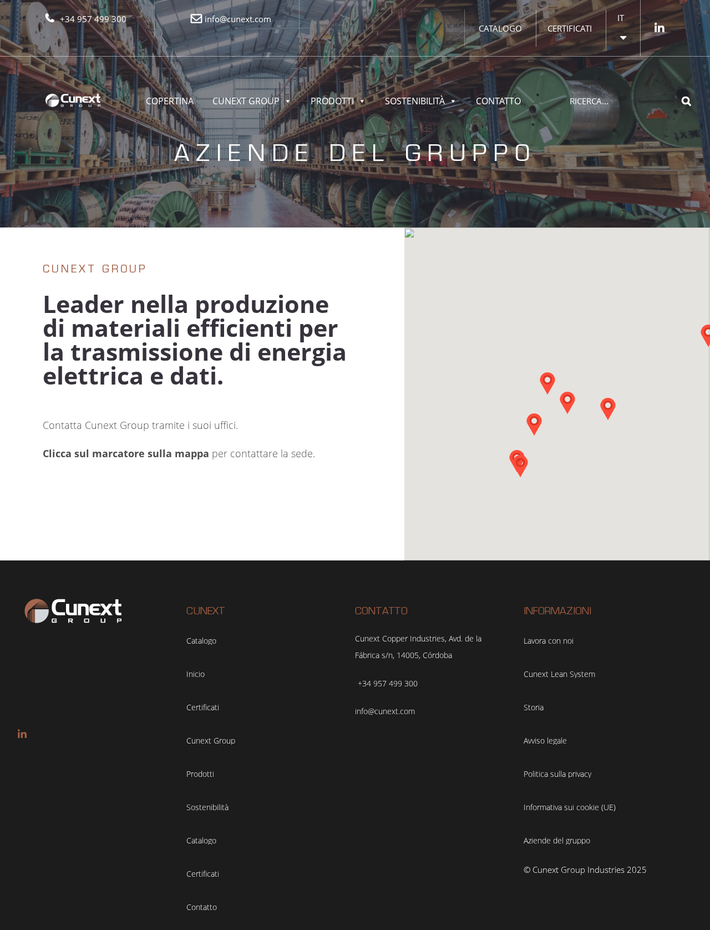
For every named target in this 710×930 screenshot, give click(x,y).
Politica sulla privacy (557, 774)
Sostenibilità (415, 101)
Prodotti (332, 101)
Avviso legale (545, 741)
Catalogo (500, 28)
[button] (547, 383)
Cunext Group (246, 101)
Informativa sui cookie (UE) (570, 807)
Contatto (498, 101)
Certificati (569, 28)
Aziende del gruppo (557, 841)
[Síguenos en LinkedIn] (660, 28)
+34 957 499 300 (93, 18)
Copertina (170, 101)
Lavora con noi (549, 641)
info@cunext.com (238, 18)
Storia (534, 707)
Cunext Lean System (559, 674)
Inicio (195, 674)
